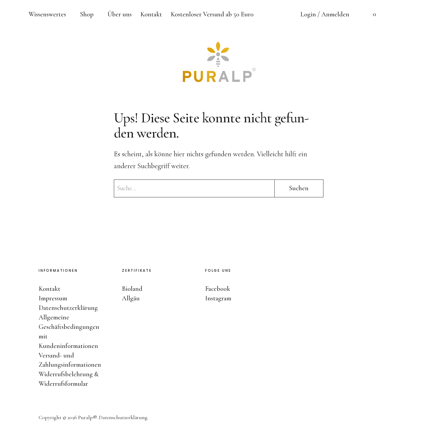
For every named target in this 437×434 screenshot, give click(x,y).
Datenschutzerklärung (68, 308)
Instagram (426, 223)
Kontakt (151, 14)
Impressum (53, 298)
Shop (87, 14)
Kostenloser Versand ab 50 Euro (212, 14)
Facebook (426, 206)
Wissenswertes (47, 14)
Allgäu (131, 298)
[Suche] (393, 14)
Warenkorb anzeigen (370, 14)
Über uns (120, 14)
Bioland (132, 289)
